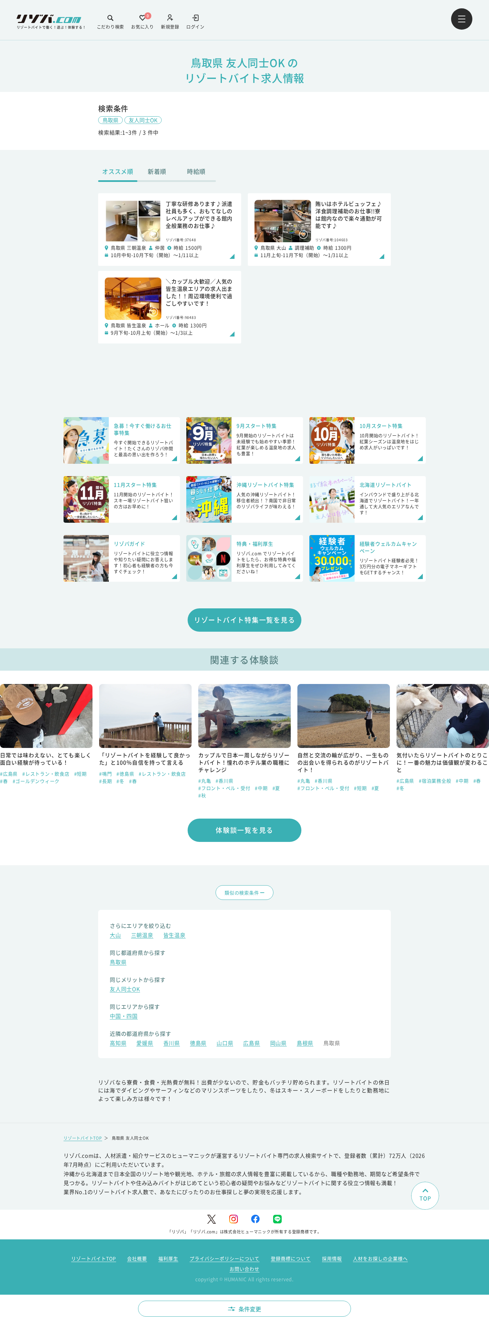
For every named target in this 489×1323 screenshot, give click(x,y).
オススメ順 (117, 171)
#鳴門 (105, 773)
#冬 (120, 781)
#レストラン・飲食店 (46, 773)
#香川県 (224, 780)
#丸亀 (204, 780)
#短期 (80, 773)
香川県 (171, 1043)
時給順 (196, 171)
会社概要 (137, 1258)
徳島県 (198, 1043)
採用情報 (332, 1258)
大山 (115, 936)
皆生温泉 (174, 936)
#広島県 (9, 773)
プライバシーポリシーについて (224, 1258)
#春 (4, 781)
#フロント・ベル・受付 (224, 788)
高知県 (118, 1043)
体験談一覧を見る (244, 830)
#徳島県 (125, 773)
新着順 (157, 171)
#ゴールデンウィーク (36, 781)
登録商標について (291, 1258)
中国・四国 (124, 1016)
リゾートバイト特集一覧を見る (244, 620)
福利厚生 (168, 1258)
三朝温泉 (142, 936)
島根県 (305, 1043)
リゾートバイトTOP (83, 1138)
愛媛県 (144, 1043)
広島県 (251, 1043)
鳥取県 (110, 120)
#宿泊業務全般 (435, 780)
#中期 (261, 788)
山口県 (225, 1043)
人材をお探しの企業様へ (380, 1258)
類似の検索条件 (242, 892)
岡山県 (278, 1043)
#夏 (276, 788)
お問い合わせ (244, 1268)
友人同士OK (143, 120)
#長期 (105, 781)
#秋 (202, 795)
